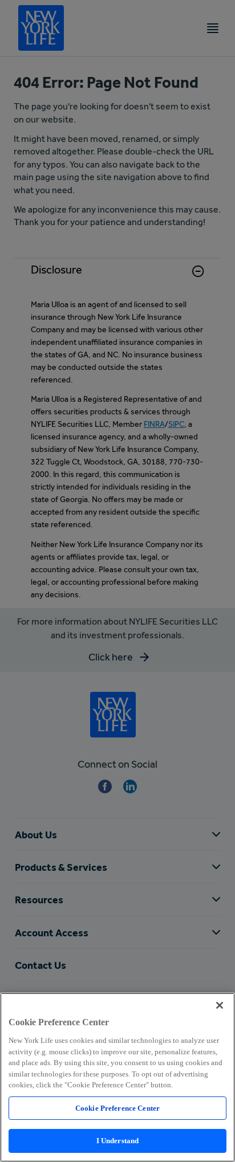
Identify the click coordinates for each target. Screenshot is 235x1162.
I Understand (117, 1140)
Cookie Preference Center (117, 1108)
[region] (117, 1077)
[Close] (219, 1005)
